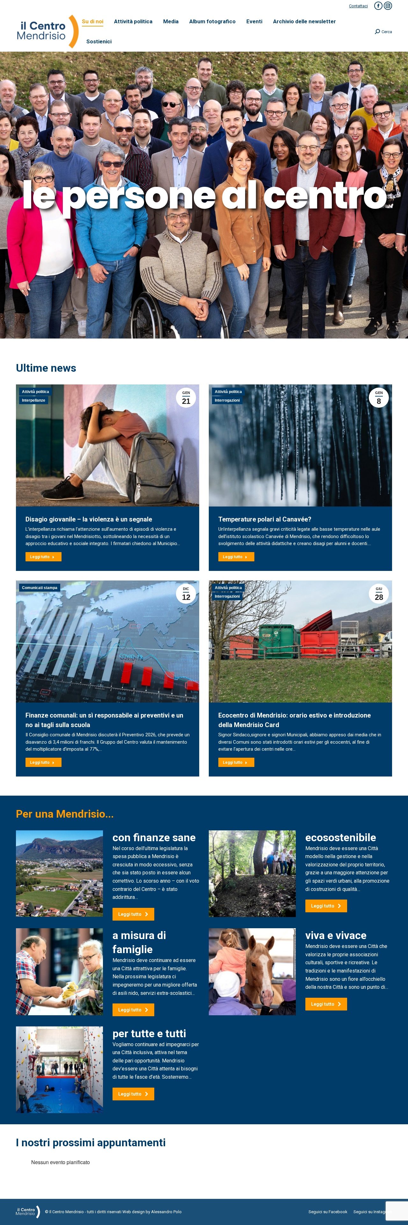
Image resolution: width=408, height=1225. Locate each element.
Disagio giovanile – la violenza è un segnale (89, 519)
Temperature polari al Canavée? (264, 519)
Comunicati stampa (39, 588)
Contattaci (358, 6)
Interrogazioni (227, 400)
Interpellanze (33, 400)
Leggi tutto (40, 557)
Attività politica (35, 392)
